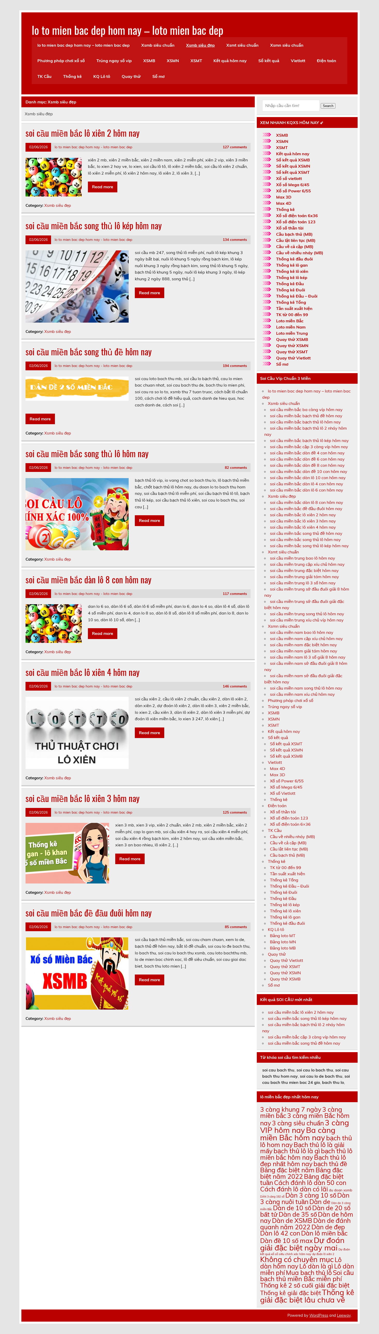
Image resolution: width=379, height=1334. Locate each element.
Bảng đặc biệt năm (287, 1170)
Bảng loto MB (283, 948)
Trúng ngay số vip (114, 60)
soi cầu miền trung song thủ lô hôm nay (307, 613)
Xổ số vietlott (289, 178)
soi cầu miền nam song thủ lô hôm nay (306, 688)
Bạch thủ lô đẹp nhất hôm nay (303, 1160)
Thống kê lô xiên (292, 271)
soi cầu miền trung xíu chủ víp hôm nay (307, 620)
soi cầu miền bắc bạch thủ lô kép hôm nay (309, 440)
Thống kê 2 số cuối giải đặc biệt (305, 1285)
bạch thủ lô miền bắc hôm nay (306, 1154)
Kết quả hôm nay (230, 60)
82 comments (236, 467)
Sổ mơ (158, 76)
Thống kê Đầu (290, 283)
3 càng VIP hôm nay (304, 1126)
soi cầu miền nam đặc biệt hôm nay (303, 644)
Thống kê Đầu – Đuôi (296, 296)
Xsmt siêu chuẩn (242, 45)
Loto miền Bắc (289, 320)
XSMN (173, 60)
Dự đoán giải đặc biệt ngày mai (302, 1243)
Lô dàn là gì (316, 1266)
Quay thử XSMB (292, 339)
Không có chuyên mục (297, 1259)
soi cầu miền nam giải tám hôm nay (303, 650)
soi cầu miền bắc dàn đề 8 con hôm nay (307, 465)
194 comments (235, 365)
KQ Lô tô (101, 76)
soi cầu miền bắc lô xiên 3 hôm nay (82, 798)
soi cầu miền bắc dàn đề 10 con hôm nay (308, 471)
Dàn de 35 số (298, 1214)
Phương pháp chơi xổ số (61, 60)
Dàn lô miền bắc (324, 1233)
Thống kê (72, 76)
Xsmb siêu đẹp (200, 45)
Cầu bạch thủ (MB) (294, 234)
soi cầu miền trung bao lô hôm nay (302, 558)
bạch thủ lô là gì (297, 1151)
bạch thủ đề (330, 1164)
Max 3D (283, 197)
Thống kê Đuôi (290, 289)
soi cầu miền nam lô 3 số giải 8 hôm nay (307, 657)
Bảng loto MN (283, 941)
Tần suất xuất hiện (294, 308)
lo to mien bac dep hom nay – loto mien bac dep (127, 29)
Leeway (344, 1315)
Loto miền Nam (291, 327)
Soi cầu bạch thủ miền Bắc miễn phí (307, 1275)
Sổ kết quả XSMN (293, 166)
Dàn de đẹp (328, 1227)
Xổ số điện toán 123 (296, 221)
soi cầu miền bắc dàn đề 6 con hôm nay (307, 459)
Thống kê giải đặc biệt (290, 1293)
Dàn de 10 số (292, 1208)
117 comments (235, 593)
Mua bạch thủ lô (309, 1272)
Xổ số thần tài (289, 228)
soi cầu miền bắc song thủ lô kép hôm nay (94, 225)
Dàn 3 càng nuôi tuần (304, 1198)
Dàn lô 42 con (280, 1233)
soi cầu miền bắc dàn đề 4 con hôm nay (307, 452)
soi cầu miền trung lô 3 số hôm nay (303, 582)
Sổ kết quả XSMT (293, 172)
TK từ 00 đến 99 (292, 314)
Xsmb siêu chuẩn (158, 45)
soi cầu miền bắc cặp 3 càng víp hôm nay (309, 446)
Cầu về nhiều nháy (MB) (299, 252)
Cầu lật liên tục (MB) (296, 240)
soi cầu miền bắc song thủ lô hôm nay (87, 453)
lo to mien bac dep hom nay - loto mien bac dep (93, 147)
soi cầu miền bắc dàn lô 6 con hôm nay (306, 490)
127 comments (235, 147)
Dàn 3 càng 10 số (310, 1195)
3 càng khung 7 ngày (290, 1109)
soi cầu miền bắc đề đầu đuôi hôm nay (89, 912)
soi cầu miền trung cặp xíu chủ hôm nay (307, 564)
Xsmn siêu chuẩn (286, 45)
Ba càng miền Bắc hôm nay (297, 1133)
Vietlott (298, 60)
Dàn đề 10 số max (286, 1241)
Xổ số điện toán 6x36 (297, 215)
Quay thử (131, 76)
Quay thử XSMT (292, 351)
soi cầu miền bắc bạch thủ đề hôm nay (306, 415)
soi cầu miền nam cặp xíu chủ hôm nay (306, 638)
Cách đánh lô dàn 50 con (310, 1182)
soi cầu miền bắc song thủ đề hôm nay (89, 351)
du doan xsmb (340, 1190)
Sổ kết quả (268, 60)
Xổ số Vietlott (282, 793)
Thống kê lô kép (291, 277)
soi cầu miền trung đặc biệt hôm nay (304, 570)
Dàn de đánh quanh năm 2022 (305, 1223)
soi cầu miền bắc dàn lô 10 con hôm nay (308, 477)
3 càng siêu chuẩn (298, 1123)
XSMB (149, 60)
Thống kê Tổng (291, 302)
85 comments (236, 926)
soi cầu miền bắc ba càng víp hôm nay (306, 409)
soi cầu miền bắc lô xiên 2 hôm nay (82, 132)
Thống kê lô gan (292, 265)
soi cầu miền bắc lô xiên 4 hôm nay (82, 672)
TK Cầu (44, 76)
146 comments (235, 686)
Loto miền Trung (292, 333)
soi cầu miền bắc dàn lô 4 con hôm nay (306, 483)
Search (328, 106)
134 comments (235, 239)
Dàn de (319, 1202)
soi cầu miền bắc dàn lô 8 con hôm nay (88, 579)
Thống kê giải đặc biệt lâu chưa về (307, 1296)
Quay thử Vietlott (293, 358)
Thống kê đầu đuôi (294, 258)
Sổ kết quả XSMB (293, 159)
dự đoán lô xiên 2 (323, 1254)
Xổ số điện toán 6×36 (290, 824)
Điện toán (326, 60)
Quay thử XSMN (292, 345)
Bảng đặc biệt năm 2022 (301, 1173)
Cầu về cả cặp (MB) (295, 246)
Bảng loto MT (282, 935)
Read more (102, 186)
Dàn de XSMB (292, 1220)
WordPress (318, 1315)
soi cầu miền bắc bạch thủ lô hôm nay (305, 421)
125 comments (235, 812)
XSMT (196, 60)
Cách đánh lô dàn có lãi (294, 1189)
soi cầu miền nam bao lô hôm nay (301, 632)
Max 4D (283, 203)
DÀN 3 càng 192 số (272, 1196)
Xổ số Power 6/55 (293, 190)
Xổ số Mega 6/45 (292, 184)
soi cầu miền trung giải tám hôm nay (304, 576)
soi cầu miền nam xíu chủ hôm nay (302, 694)
